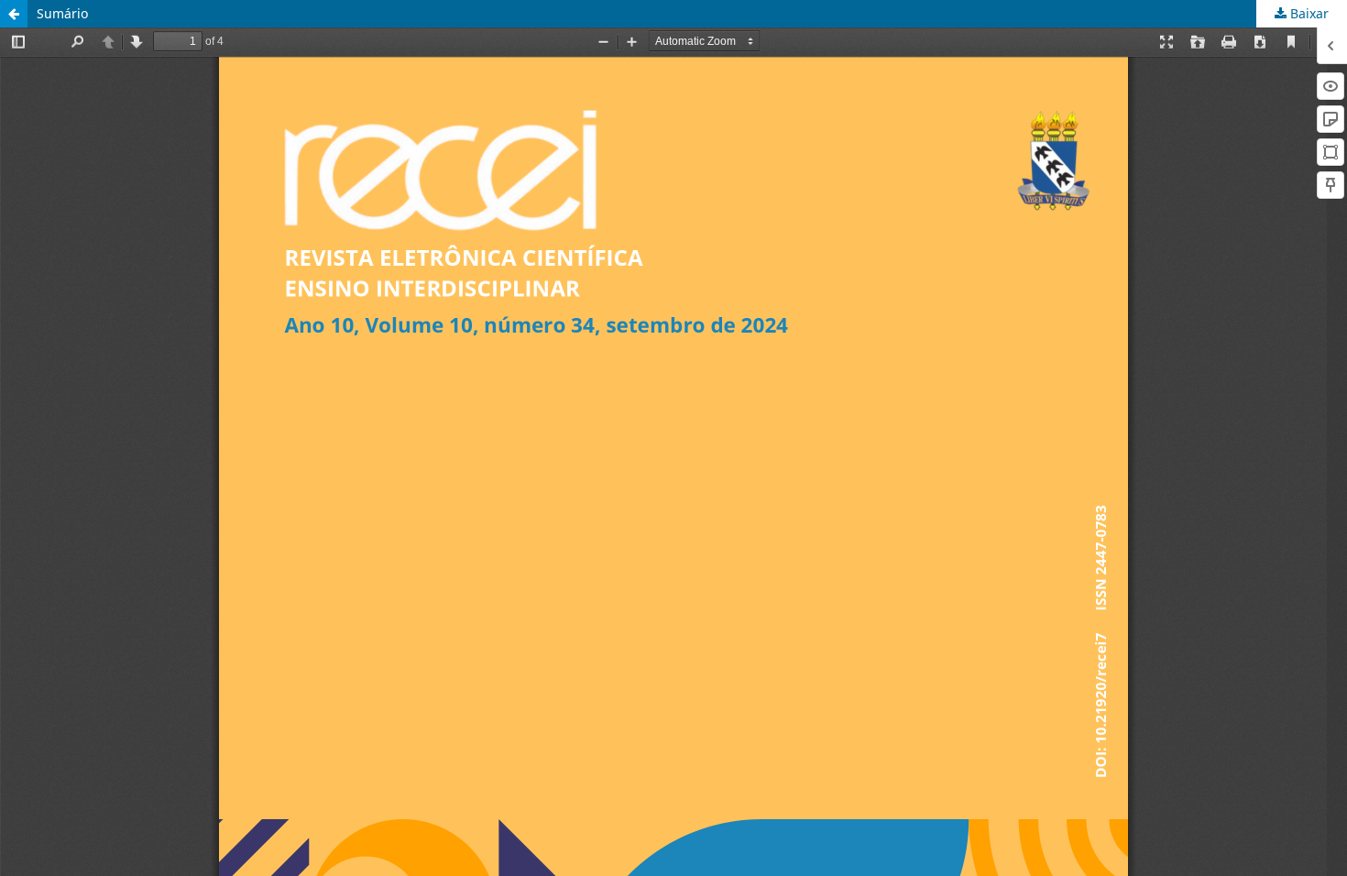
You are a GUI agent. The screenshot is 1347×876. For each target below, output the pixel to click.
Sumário (62, 13)
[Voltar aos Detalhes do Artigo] (13, 13)
